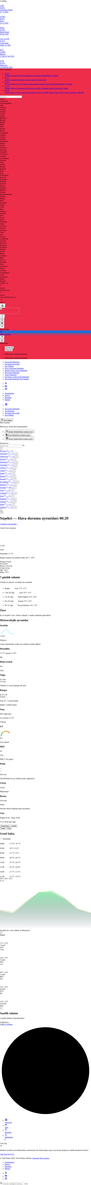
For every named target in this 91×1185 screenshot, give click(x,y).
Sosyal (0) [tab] (9, 347)
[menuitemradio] (19, 431)
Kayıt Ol (10, 1154)
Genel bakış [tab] (5, 826)
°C (2, 512)
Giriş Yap (3, 1154)
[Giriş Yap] (2, 337)
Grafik (3, 828)
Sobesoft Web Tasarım (40, 1158)
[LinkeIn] (6, 387)
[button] (2, 323)
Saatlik (14, 826)
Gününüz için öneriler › (8, 524)
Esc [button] (26, 1184)
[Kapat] (2, 326)
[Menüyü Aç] (2, 316)
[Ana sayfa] (6, 405)
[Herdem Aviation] (9, 313)
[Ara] (2, 320)
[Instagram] (6, 389)
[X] (6, 384)
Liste (9, 828)
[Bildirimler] (2, 340)
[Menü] (2, 305)
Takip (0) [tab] (9, 350)
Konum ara (4, 443)
